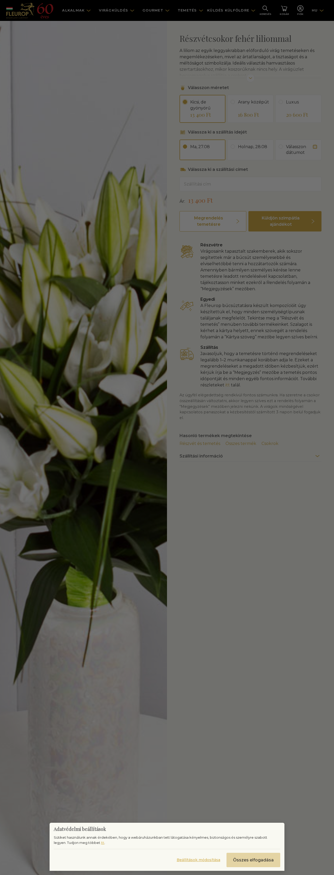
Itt (102, 843)
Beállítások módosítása (198, 859)
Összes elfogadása (253, 859)
